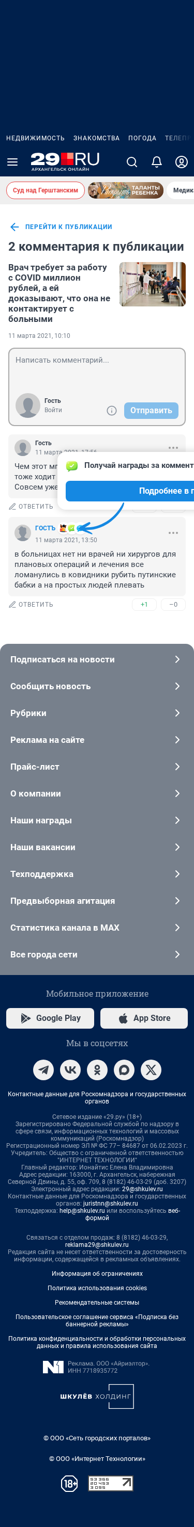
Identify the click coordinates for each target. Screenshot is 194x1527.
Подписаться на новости (62, 659)
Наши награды (41, 820)
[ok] (97, 1070)
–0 (173, 604)
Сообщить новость (50, 686)
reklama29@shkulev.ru (97, 1244)
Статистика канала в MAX (65, 927)
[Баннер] (125, 190)
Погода (142, 138)
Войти (53, 410)
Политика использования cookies (97, 1288)
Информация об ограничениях (97, 1273)
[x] (151, 1070)
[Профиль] (181, 162)
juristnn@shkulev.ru (110, 1203)
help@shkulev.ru (82, 1210)
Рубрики (28, 713)
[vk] (70, 1070)
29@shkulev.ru (142, 1189)
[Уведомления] (156, 162)
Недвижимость (35, 138)
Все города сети (44, 954)
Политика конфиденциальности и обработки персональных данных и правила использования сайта (97, 1342)
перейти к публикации (68, 227)
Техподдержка (41, 874)
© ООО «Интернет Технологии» (97, 1459)
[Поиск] (132, 162)
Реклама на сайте (47, 740)
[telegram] (43, 1070)
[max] (124, 1070)
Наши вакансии (43, 847)
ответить (36, 506)
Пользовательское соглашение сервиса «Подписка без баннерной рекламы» (97, 1320)
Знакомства (96, 138)
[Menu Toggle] (12, 162)
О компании (35, 793)
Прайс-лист (34, 766)
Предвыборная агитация (62, 901)
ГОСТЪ (45, 528)
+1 (144, 604)
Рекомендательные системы (97, 1302)
